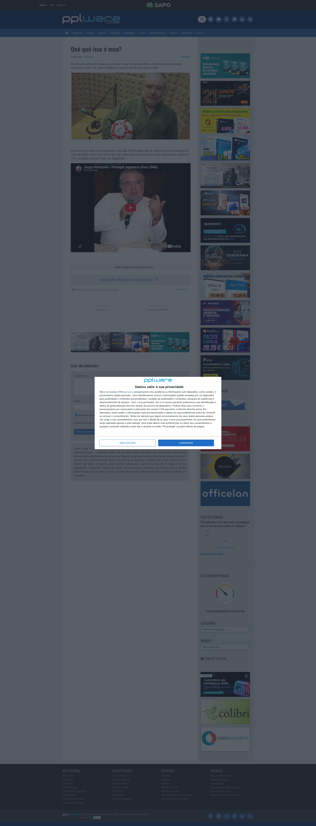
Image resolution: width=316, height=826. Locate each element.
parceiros (128, 392)
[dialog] (158, 413)
